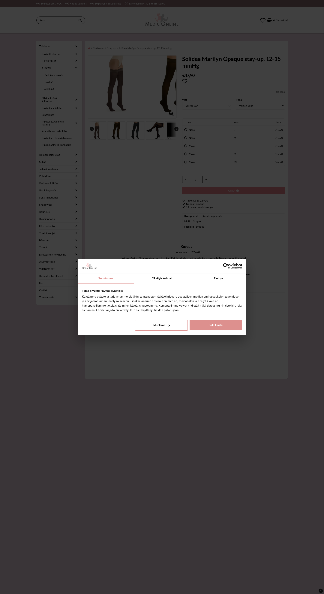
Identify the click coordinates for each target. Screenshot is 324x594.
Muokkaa (159, 325)
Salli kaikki (216, 325)
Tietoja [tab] (218, 278)
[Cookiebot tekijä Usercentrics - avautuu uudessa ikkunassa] (225, 266)
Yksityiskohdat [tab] (162, 278)
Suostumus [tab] (105, 278)
